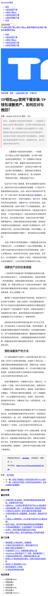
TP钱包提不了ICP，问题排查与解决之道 (21, 551)
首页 (7, 7)
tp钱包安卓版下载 (12, 15)
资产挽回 (10, 475)
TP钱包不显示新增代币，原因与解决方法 (21, 545)
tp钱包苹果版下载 (12, 18)
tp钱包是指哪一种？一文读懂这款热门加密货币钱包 (25, 508)
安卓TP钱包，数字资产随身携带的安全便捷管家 (24, 524)
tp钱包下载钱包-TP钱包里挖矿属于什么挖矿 (29, 480)
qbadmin (25, 458)
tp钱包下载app (10, 12)
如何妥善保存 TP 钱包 (14, 567)
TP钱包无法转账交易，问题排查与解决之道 (22, 556)
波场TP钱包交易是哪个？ (15, 548)
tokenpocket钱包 (7, 2)
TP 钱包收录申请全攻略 (14, 570)
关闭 (7, 20)
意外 (38, 254)
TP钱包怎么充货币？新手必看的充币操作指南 (23, 511)
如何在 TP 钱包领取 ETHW (15, 564)
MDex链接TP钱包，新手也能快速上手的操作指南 (24, 532)
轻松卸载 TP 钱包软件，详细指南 (18, 542)
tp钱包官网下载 (11, 10)
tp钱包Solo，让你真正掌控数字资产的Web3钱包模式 (25, 505)
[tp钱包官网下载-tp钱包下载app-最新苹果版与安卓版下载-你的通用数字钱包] (24, 30)
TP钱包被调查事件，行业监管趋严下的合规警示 (24, 527)
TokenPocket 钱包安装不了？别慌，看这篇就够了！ (25, 553)
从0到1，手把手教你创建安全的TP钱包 (20, 530)
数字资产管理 (33, 195)
